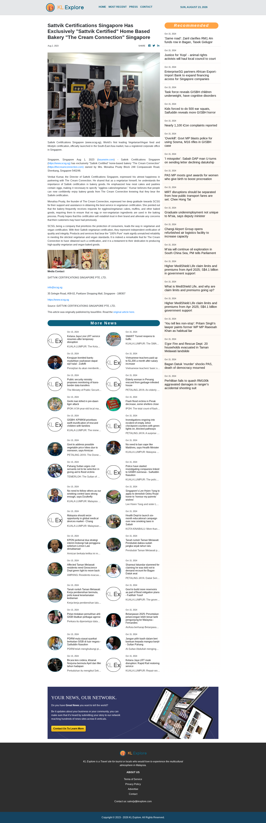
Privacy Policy (133, 784)
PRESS (133, 7)
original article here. (124, 312)
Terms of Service (133, 779)
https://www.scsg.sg (58, 299)
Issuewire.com (106, 159)
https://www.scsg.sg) (59, 163)
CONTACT (146, 7)
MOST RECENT (118, 7)
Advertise (133, 789)
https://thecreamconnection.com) (66, 167)
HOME (102, 7)
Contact (133, 794)
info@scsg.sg (55, 287)
